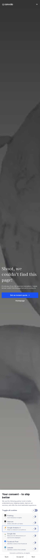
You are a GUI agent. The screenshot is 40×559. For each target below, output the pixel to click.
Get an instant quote (18, 295)
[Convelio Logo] (7, 4)
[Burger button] (37, 4)
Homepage (20, 301)
